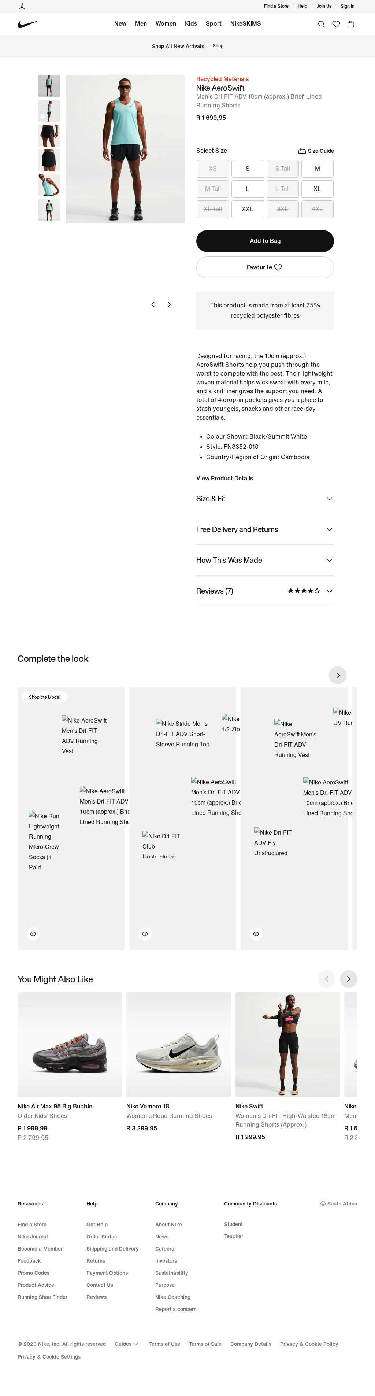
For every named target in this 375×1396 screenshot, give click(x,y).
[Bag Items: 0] (350, 24)
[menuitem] (309, 6)
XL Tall (213, 209)
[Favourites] (336, 24)
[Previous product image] (153, 304)
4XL (317, 209)
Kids (191, 24)
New (120, 24)
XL (317, 189)
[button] (49, 111)
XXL (247, 209)
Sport (214, 24)
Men (141, 24)
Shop (218, 46)
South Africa (342, 1204)
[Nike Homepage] (28, 24)
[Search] (321, 24)
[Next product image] (169, 304)
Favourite (259, 267)
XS (213, 169)
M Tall (213, 189)
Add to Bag (265, 241)
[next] (337, 675)
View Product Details (224, 478)
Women (166, 24)
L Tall (282, 189)
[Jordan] (22, 6)
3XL (282, 209)
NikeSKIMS (245, 24)
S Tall (282, 169)
